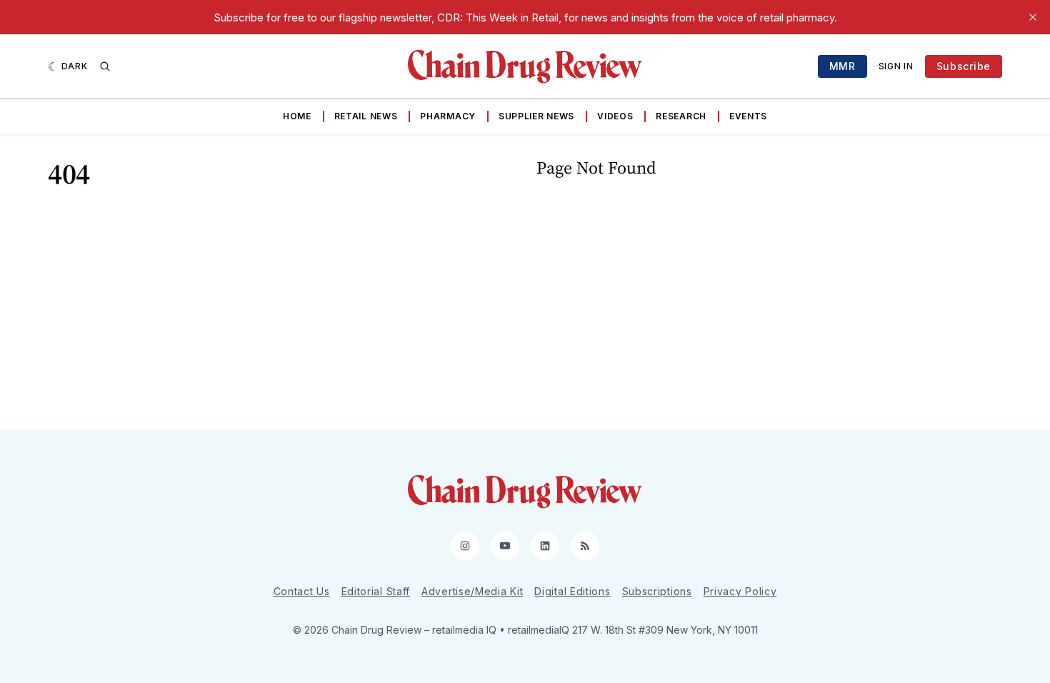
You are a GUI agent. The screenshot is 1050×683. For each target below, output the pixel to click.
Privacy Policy (740, 591)
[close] (1032, 17)
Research (681, 116)
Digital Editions (572, 591)
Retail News (366, 116)
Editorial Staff (376, 591)
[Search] (105, 66)
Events (748, 116)
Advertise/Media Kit (472, 591)
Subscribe (963, 66)
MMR (842, 66)
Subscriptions (657, 591)
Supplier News (536, 116)
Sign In (896, 66)
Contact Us (302, 591)
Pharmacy (448, 116)
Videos (615, 116)
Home (297, 116)
